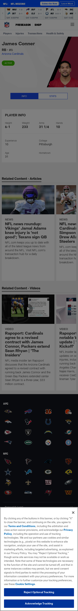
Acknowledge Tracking (39, 603)
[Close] (73, 512)
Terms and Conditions (21, 526)
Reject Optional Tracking (39, 592)
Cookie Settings (25, 584)
